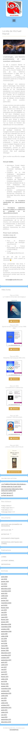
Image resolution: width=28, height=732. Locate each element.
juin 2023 (4, 584)
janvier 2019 (4, 622)
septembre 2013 (6, 707)
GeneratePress (14, 729)
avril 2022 (4, 586)
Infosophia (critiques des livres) (11, 542)
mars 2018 (4, 645)
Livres (3, 557)
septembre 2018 (6, 631)
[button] (14, 20)
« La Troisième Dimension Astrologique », (13, 484)
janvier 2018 (5, 650)
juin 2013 (4, 715)
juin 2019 (4, 610)
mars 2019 (4, 617)
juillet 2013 (4, 712)
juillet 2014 (4, 703)
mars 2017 (4, 674)
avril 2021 (4, 598)
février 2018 (4, 648)
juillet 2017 (4, 665)
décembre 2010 (6, 722)
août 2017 (4, 662)
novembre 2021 (6, 591)
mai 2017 (4, 669)
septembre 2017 (6, 660)
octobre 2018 (5, 629)
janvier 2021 (4, 600)
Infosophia (5, 564)
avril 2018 (4, 643)
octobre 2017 (5, 657)
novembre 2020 (6, 603)
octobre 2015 (5, 691)
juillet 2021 (4, 596)
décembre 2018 (6, 624)
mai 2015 (3, 700)
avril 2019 (4, 615)
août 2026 (4, 576)
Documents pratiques (10, 538)
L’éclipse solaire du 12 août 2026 (11, 486)
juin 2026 (4, 579)
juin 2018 (4, 638)
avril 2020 (4, 605)
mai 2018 (4, 641)
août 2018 (4, 634)
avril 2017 (4, 672)
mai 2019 (4, 612)
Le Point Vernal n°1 (7, 493)
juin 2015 (4, 698)
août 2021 (4, 593)
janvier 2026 (5, 581)
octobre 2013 (5, 705)
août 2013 (4, 710)
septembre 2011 (6, 719)
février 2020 (5, 607)
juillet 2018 (4, 636)
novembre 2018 (6, 626)
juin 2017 (4, 667)
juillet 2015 (4, 695)
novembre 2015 (6, 688)
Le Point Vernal (7, 560)
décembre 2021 (6, 588)
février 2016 (4, 684)
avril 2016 (4, 681)
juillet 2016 (4, 679)
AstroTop (5, 534)
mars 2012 (4, 717)
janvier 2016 (4, 686)
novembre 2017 (6, 655)
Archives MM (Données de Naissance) (11, 525)
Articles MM (6, 530)
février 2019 (4, 619)
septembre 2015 (6, 693)
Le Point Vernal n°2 (7, 495)
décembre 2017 (6, 653)
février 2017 (4, 676)
